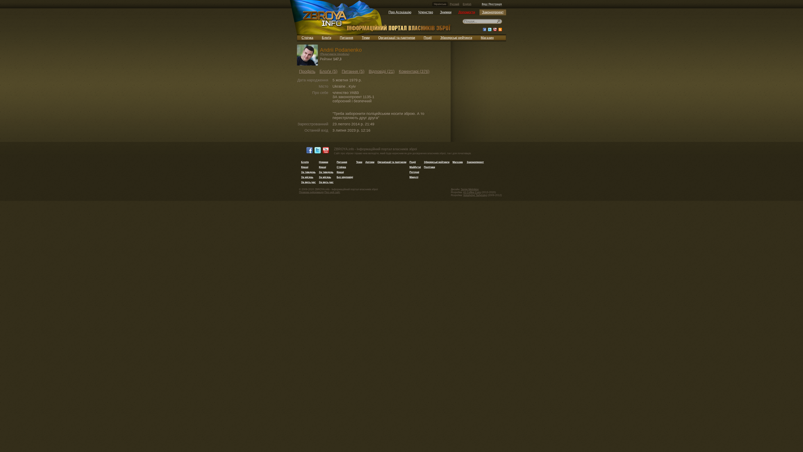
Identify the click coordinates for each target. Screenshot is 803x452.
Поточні (414, 172)
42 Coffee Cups (472, 192)
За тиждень (308, 172)
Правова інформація (311, 192)
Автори (369, 162)
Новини (323, 162)
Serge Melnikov (470, 189)
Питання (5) (353, 71)
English (467, 4)
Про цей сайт (332, 192)
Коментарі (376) (414, 71)
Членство (425, 12)
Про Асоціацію (400, 12)
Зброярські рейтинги (456, 38)
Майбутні (415, 167)
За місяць (307, 177)
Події (428, 38)
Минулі (413, 177)
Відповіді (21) (382, 71)
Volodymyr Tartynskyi (475, 195)
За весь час (308, 182)
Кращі (304, 167)
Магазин (487, 38)
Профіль (307, 71)
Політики (429, 167)
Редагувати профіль (334, 54)
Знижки (445, 12)
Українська (440, 4)
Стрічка (307, 38)
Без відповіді (345, 177)
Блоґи (326, 38)
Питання (346, 38)
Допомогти (466, 12)
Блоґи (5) (329, 71)
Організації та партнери (396, 38)
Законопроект (493, 12)
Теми (366, 38)
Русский (454, 4)
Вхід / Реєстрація (492, 4)
